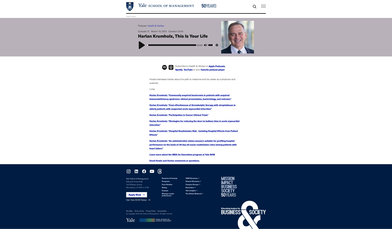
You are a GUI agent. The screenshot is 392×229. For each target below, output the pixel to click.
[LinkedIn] (136, 173)
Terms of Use (139, 211)
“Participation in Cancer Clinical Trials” (188, 114)
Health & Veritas (156, 25)
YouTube (188, 69)
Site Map (129, 211)
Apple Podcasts (217, 66)
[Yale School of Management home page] (160, 6)
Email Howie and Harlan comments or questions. (174, 160)
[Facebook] (144, 173)
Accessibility (161, 211)
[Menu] (263, 6)
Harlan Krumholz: (158, 105)
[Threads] (159, 173)
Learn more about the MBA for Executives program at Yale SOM (182, 154)
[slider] (171, 45)
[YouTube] (152, 173)
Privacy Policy (151, 211)
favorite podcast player (213, 69)
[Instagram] (128, 173)
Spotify (179, 69)
